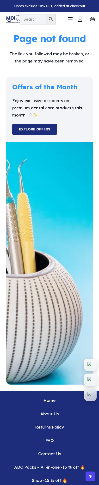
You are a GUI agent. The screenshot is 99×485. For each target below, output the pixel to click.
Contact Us (49, 453)
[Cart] (92, 19)
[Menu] (70, 19)
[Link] (80, 19)
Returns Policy (49, 427)
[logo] (18, 19)
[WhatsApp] (90, 365)
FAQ (49, 440)
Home (49, 400)
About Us (49, 413)
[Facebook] (90, 380)
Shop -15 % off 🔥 (49, 480)
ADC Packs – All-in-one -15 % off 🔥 (49, 467)
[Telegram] (90, 394)
